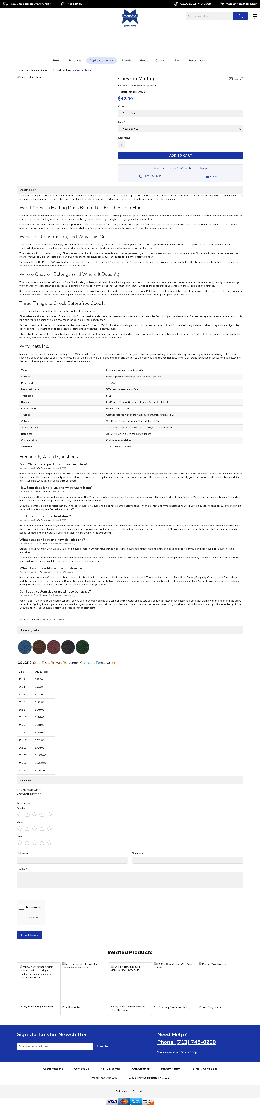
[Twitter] (241, 78)
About (143, 60)
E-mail (213, 176)
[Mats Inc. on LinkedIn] (140, 1091)
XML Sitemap (141, 1069)
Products (75, 60)
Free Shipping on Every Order (30, 4)
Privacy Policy (170, 1069)
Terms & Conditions (204, 1069)
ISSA (86, 215)
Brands (126, 60)
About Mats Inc (53, 1069)
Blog (178, 60)
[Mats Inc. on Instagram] (132, 1091)
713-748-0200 (201, 4)
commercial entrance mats (75, 361)
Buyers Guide (197, 60)
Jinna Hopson (40, 543)
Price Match (73, 4)
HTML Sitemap (110, 1069)
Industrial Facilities (61, 70)
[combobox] (217, 16)
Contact (161, 60)
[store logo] (130, 18)
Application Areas (101, 60)
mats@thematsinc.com (241, 4)
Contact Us (81, 1069)
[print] (236, 78)
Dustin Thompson (42, 468)
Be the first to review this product (137, 85)
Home (57, 60)
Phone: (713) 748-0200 (186, 1042)
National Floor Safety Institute (121, 286)
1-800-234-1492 (150, 175)
